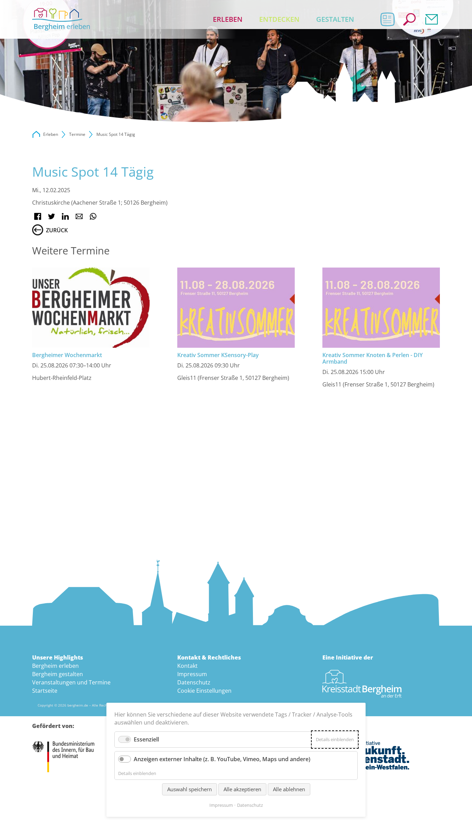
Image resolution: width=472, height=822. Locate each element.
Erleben (228, 19)
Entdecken (279, 19)
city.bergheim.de (36, 134)
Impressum (192, 674)
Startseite (44, 690)
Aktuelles (387, 19)
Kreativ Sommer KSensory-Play (218, 355)
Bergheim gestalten (57, 674)
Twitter (51, 216)
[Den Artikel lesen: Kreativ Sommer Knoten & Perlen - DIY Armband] (381, 308)
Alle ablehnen (289, 789)
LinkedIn (65, 216)
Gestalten (335, 19)
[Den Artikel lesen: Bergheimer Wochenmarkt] (91, 308)
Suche (409, 19)
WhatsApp (92, 216)
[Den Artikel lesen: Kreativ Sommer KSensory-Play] (236, 308)
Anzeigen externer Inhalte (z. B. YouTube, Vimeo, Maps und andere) (222, 759)
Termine (77, 134)
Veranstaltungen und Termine (71, 682)
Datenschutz (193, 682)
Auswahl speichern (189, 789)
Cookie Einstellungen (204, 690)
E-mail (79, 216)
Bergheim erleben (55, 666)
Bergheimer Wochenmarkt (67, 355)
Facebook (37, 216)
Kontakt (431, 19)
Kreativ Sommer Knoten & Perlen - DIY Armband (372, 358)
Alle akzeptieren (242, 789)
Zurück (57, 230)
